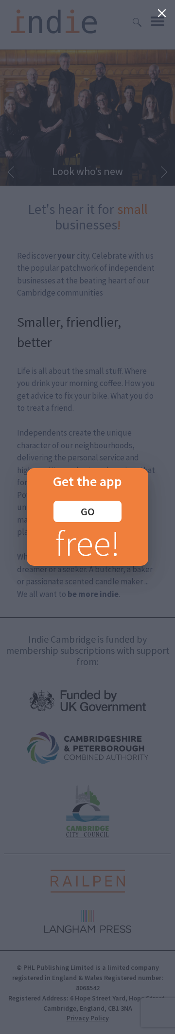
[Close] (162, 13)
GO (88, 511)
